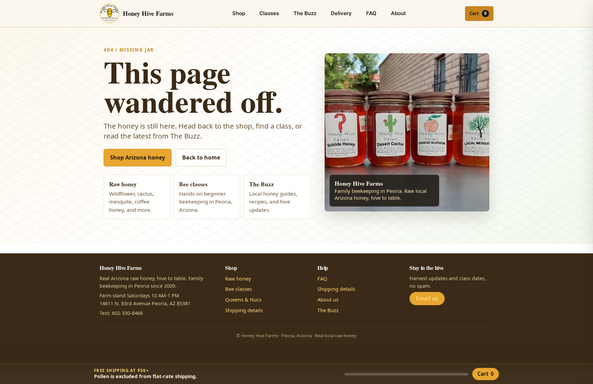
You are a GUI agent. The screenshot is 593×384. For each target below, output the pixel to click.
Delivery (341, 13)
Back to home (201, 157)
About (398, 13)
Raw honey (238, 278)
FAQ (371, 13)
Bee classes (238, 288)
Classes (269, 13)
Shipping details (244, 310)
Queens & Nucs (243, 299)
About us (327, 299)
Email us (427, 298)
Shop (238, 13)
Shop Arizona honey (137, 157)
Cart (485, 373)
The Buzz (304, 13)
